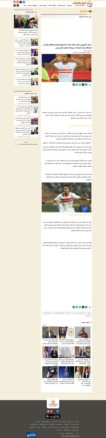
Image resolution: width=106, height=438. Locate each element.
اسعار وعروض (32, 427)
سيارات (38, 427)
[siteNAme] (83, 3)
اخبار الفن (23, 5)
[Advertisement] (66, 31)
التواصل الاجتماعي (47, 313)
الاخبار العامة (61, 5)
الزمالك (89, 313)
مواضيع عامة (52, 424)
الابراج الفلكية (67, 430)
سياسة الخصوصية (69, 433)
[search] (14, 5)
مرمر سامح (87, 51)
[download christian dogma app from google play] (53, 416)
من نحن (77, 433)
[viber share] (77, 84)
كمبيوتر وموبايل (33, 424)
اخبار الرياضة (83, 11)
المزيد (26, 142)
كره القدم (88, 316)
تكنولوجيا (44, 427)
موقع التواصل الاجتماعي (59, 313)
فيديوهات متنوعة (32, 5)
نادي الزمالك (69, 313)
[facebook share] (86, 84)
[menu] (17, 5)
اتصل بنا (62, 433)
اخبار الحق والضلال (75, 427)
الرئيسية (69, 5)
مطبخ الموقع (59, 424)
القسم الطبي (43, 5)
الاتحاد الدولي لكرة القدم (79, 313)
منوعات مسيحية (75, 424)
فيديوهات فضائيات (64, 427)
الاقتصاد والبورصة (43, 424)
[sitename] (53, 403)
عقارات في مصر (75, 430)
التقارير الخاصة (52, 5)
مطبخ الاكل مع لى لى (53, 427)
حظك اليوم (59, 430)
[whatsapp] (73, 84)
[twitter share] (83, 84)
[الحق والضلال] (90, 11)
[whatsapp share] (80, 84)
